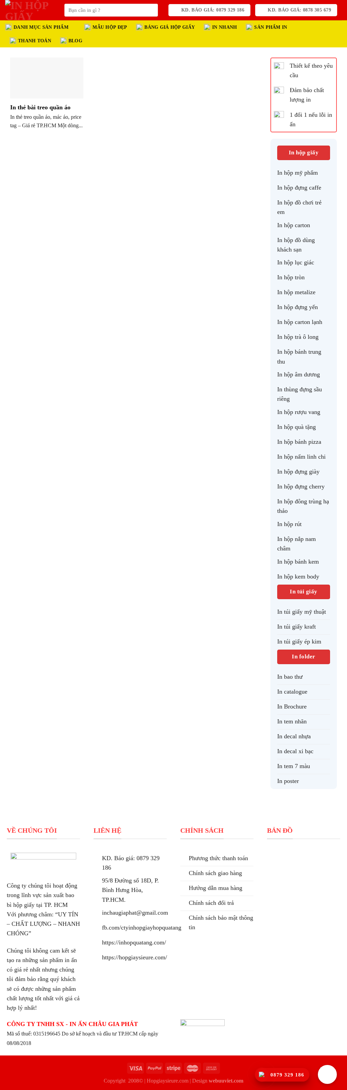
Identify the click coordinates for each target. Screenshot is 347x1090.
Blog (75, 40)
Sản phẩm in (270, 27)
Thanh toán (34, 40)
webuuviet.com (226, 1081)
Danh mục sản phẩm (41, 27)
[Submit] (150, 10)
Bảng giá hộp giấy (169, 27)
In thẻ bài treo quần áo (40, 107)
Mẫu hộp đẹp (110, 27)
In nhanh (224, 27)
